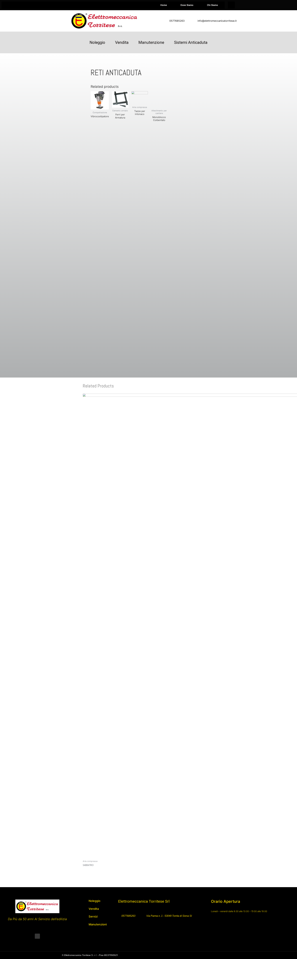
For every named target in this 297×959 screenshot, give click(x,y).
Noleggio (97, 42)
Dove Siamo (187, 5)
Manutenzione (151, 42)
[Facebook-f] (37, 936)
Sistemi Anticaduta (190, 42)
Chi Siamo (212, 5)
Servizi (93, 916)
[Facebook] (231, 5)
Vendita (122, 42)
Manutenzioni (98, 924)
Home (163, 5)
